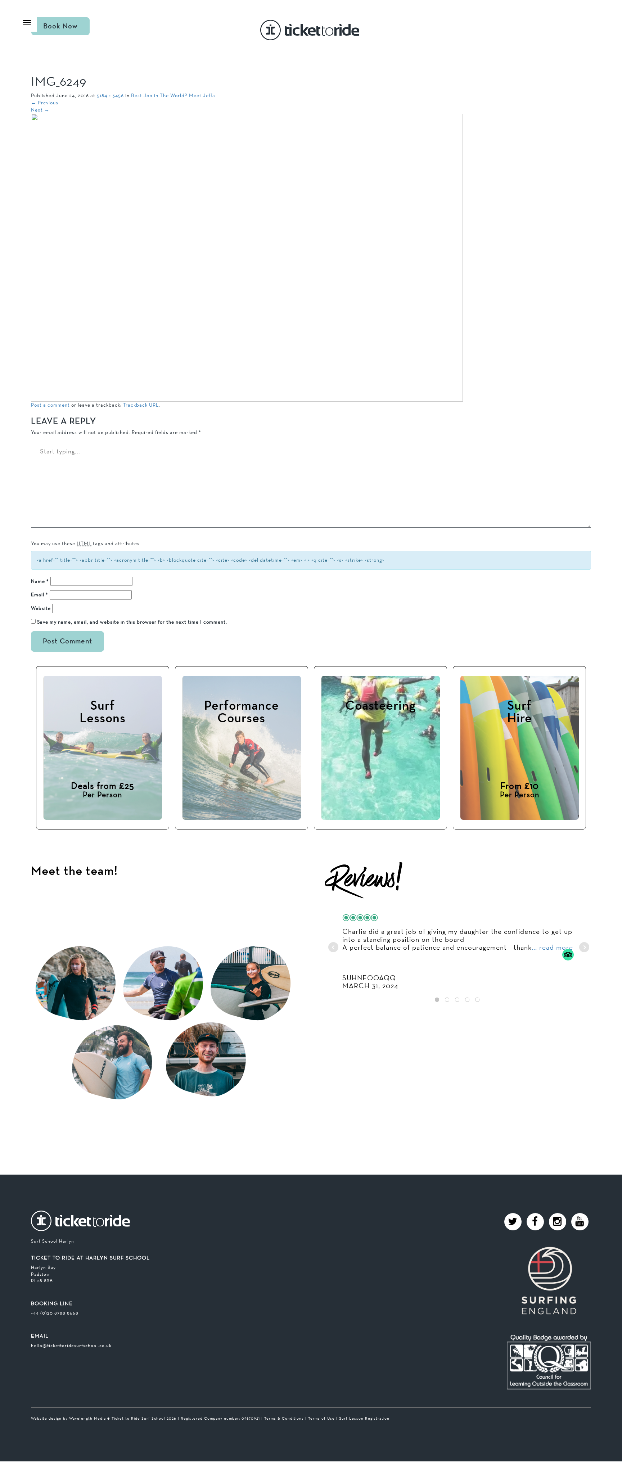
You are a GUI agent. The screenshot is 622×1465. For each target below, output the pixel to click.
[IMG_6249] (247, 257)
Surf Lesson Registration (364, 1418)
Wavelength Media (87, 1418)
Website (41, 608)
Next (40, 110)
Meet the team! (74, 871)
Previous (44, 102)
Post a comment (50, 405)
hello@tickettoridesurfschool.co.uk (71, 1345)
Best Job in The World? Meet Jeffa (173, 95)
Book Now (60, 26)
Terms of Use (321, 1418)
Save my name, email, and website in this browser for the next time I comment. (132, 622)
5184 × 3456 (110, 95)
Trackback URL (141, 405)
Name (40, 581)
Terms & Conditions (284, 1418)
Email (39, 594)
